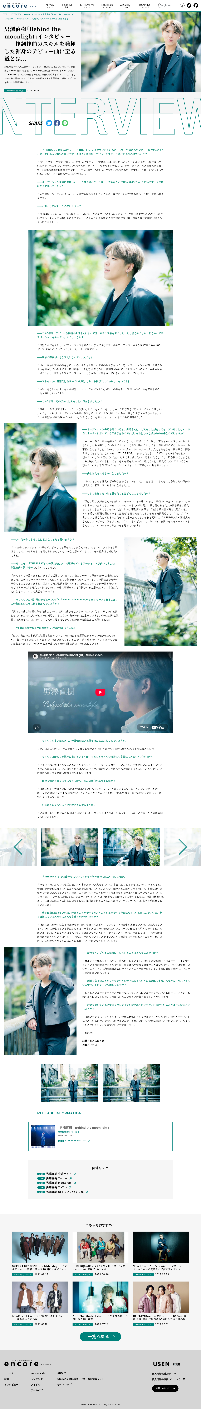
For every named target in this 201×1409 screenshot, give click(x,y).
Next (179, 846)
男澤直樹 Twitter (56, 1178)
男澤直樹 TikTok (56, 1187)
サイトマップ (64, 1384)
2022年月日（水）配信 (68, 1132)
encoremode (38, 1373)
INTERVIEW (15, 14)
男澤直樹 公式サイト (59, 1173)
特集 (6, 1379)
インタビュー (11, 1384)
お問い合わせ (163, 1388)
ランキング (37, 1379)
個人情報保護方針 (161, 1373)
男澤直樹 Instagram (59, 1182)
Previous (21, 846)
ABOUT (61, 1373)
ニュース (9, 1373)
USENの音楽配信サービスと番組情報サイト (80, 1379)
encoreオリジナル (32, 14)
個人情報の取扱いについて (166, 1379)
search (181, 5)
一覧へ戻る (98, 1336)
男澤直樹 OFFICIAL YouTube (65, 1191)
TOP (5, 14)
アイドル (35, 1384)
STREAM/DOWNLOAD (75, 1140)
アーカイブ (37, 1390)
